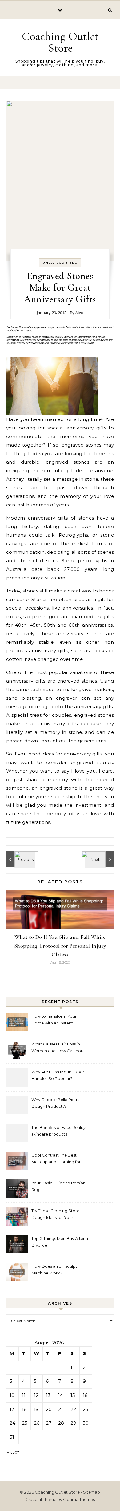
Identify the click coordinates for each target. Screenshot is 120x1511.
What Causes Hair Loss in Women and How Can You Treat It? (57, 1048)
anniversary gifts (86, 428)
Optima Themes (79, 1499)
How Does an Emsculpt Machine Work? (54, 1269)
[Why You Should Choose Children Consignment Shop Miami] (100, 859)
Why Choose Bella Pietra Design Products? (55, 1103)
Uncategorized (60, 263)
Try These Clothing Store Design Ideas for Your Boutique (55, 1214)
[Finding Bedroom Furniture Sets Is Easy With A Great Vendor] (20, 859)
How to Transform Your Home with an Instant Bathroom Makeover (54, 1020)
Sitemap (91, 1492)
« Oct (13, 1452)
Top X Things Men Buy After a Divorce (59, 1242)
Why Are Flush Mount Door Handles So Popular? (57, 1075)
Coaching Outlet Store (60, 42)
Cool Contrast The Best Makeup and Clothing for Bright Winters (56, 1159)
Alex (79, 312)
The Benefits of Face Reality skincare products (58, 1130)
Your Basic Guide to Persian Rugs (58, 1186)
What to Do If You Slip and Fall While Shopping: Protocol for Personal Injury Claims (60, 945)
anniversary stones (79, 633)
